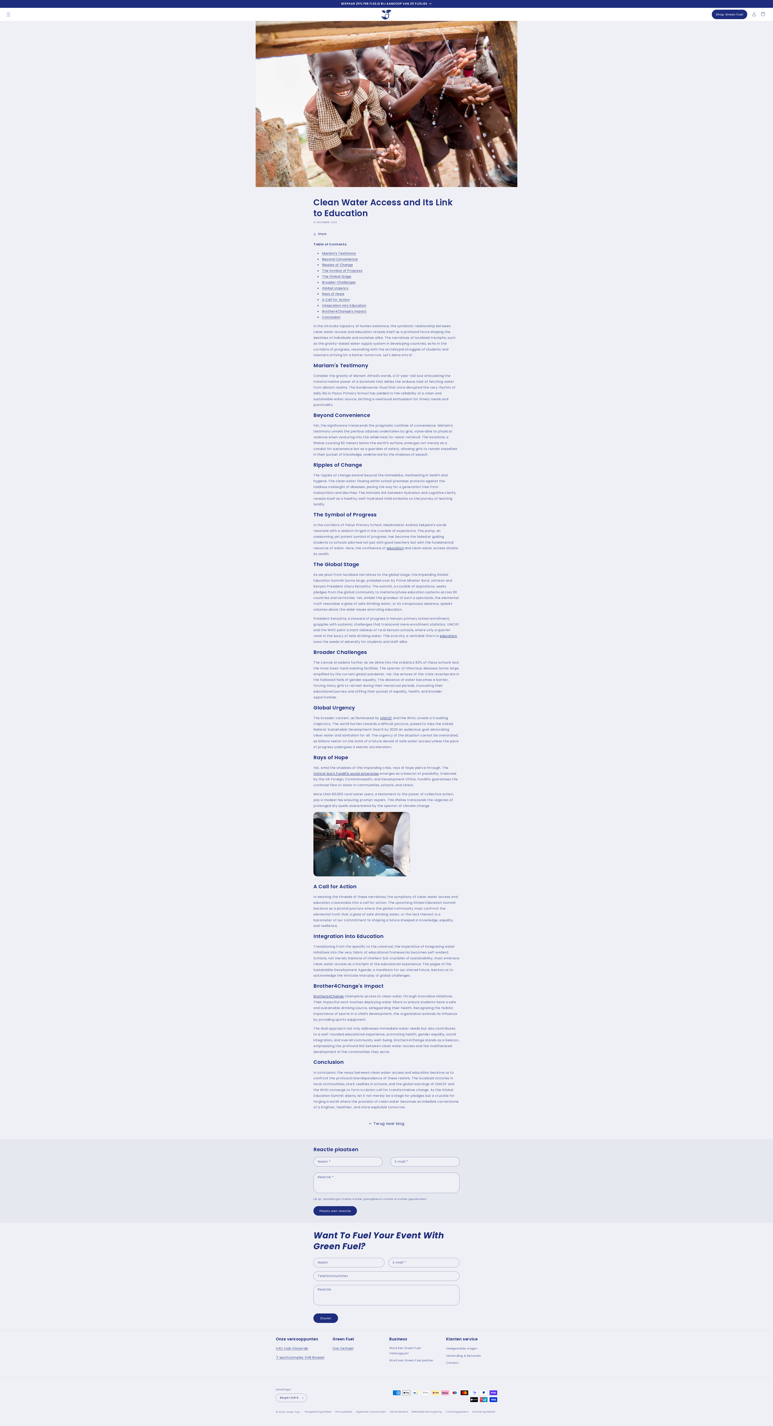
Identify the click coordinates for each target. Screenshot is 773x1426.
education (395, 548)
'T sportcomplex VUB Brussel (300, 1357)
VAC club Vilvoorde (292, 1348)
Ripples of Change (337, 265)
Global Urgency (335, 288)
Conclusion (331, 317)
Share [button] (322, 234)
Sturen (325, 1318)
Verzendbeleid (399, 1411)
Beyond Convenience (340, 259)
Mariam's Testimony (339, 253)
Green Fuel (293, 1412)
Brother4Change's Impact (344, 311)
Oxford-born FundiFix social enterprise (346, 773)
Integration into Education (344, 305)
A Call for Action (336, 299)
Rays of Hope (333, 294)
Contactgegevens (457, 1411)
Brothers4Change (328, 996)
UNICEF (386, 718)
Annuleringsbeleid (483, 1411)
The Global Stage (336, 276)
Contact (452, 1363)
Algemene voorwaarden (371, 1411)
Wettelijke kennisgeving (427, 1411)
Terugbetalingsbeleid (318, 1411)
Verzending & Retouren (463, 1356)
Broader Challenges (339, 282)
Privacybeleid (343, 1411)
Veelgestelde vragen (461, 1349)
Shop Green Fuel (729, 14)
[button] (8, 14)
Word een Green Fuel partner (411, 1360)
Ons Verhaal (343, 1348)
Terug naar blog (389, 1123)
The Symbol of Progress (342, 270)
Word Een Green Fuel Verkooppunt (405, 1350)
